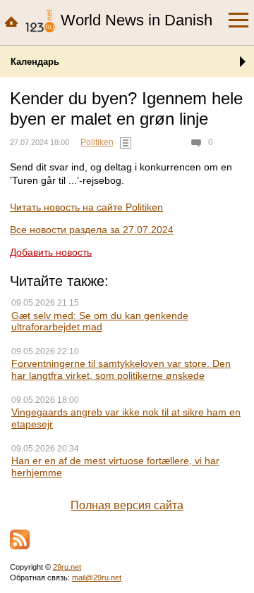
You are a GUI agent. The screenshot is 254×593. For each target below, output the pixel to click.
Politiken (97, 142)
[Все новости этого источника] (125, 143)
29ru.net (67, 567)
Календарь (35, 61)
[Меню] (238, 20)
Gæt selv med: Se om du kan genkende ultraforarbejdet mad (99, 321)
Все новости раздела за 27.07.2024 (92, 229)
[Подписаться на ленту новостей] (20, 539)
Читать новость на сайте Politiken (86, 207)
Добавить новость (51, 252)
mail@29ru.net (96, 577)
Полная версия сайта (127, 505)
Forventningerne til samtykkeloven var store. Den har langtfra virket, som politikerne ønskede (121, 369)
